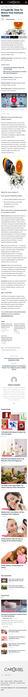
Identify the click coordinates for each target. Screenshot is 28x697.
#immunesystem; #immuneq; (9, 349)
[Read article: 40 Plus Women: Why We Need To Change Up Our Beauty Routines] (14, 528)
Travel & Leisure (4, 683)
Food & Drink (6, 482)
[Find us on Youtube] (6, 675)
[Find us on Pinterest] (8, 675)
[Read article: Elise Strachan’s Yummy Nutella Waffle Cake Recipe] (4, 645)
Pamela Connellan (10, 19)
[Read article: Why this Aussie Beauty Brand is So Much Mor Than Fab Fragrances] (14, 448)
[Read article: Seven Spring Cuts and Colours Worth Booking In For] (4, 652)
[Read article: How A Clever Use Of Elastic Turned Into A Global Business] (4, 587)
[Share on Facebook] (5, 37)
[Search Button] (26, 2)
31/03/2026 (11, 589)
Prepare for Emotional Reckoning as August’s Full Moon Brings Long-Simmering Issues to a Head (20, 327)
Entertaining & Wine (7, 610)
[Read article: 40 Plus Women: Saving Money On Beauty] (14, 555)
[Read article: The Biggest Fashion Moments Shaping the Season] (4, 638)
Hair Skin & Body (6, 455)
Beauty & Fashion (7, 428)
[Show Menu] (2, 2)
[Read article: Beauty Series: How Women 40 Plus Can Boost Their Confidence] (14, 501)
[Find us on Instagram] (10, 675)
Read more (6, 626)
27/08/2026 (11, 647)
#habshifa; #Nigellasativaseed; (12, 347)
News (2, 681)
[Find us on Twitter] (4, 675)
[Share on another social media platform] (23, 37)
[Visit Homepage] (14, 2)
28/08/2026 (4, 436)
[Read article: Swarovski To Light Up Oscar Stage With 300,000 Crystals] (4, 580)
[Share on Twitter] (14, 37)
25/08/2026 (4, 489)
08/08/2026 (4, 569)
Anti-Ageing (16, 7)
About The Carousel (5, 684)
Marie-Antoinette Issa (7, 618)
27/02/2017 (11, 582)
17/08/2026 (4, 516)
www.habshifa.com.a (7, 316)
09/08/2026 (19, 19)
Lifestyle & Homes (21, 683)
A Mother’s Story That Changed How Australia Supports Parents (7, 325)
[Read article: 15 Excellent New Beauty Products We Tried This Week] (14, 421)
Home (2, 7)
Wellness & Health (9, 7)
